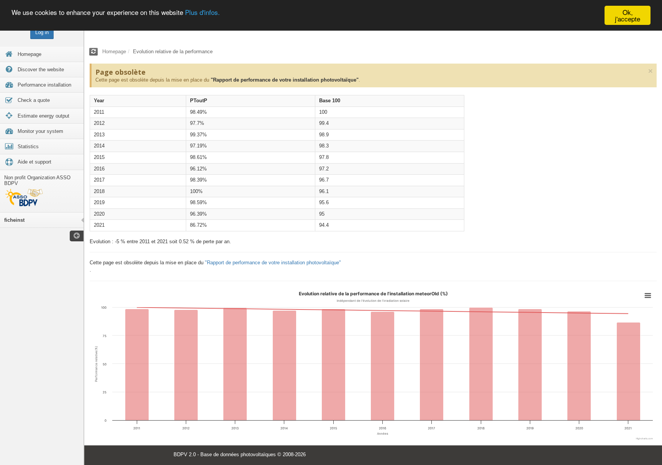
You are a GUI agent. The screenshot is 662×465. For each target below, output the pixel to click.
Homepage (114, 51)
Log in (42, 32)
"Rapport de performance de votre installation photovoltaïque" (285, 80)
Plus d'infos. (202, 12)
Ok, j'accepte (627, 15)
